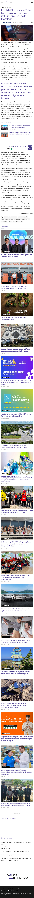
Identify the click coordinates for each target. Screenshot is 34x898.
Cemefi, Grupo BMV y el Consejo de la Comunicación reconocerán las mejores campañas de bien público (14, 705)
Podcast (3, 890)
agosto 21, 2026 (5, 709)
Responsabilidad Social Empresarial (11, 219)
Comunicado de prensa (11, 217)
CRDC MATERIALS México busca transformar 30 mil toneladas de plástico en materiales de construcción (16, 479)
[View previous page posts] (15, 141)
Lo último (3, 889)
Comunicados (8, 7)
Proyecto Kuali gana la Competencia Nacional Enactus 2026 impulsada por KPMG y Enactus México (16, 382)
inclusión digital (22, 217)
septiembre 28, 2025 (17, 22)
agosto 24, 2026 (5, 548)
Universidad (19, 221)
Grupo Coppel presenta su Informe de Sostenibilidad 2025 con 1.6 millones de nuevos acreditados (16, 772)
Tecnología (5, 221)
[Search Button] (32, 2)
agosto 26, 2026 (5, 418)
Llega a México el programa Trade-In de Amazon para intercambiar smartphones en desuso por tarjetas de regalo (17, 739)
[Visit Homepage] (9, 2)
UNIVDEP (11, 221)
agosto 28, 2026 (13, 129)
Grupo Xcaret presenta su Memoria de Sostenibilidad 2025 (15, 851)
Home (2, 7)
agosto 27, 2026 (5, 353)
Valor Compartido (7, 22)
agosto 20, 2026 (5, 776)
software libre (25, 219)
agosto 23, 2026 (5, 644)
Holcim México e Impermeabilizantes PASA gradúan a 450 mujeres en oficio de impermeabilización (15, 577)
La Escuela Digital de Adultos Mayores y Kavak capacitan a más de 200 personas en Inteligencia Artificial (16, 544)
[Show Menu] (2, 2)
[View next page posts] (18, 141)
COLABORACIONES (12, 889)
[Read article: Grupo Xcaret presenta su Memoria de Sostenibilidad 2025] (17, 304)
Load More (17, 813)
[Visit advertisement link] (17, 147)
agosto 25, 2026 (5, 483)
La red (4, 442)
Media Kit (10, 890)
